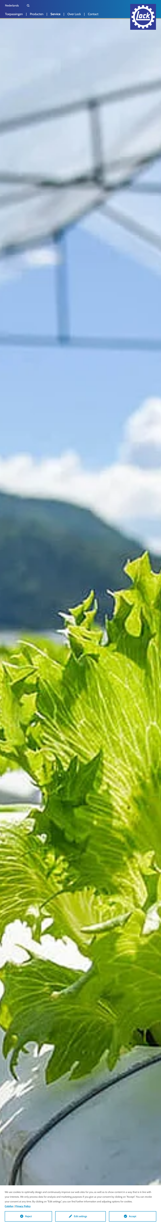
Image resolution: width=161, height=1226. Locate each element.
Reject (28, 1216)
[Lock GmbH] (143, 17)
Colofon (9, 1206)
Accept (132, 1216)
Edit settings (80, 1216)
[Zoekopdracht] (28, 5)
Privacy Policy (23, 1206)
